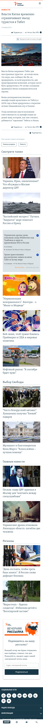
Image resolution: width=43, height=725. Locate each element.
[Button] (16, 32)
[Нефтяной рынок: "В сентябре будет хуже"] (21, 356)
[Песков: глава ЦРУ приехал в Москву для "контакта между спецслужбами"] (21, 476)
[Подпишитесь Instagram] (30, 695)
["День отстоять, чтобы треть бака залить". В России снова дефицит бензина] (21, 555)
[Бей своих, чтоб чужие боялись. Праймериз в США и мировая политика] (21, 320)
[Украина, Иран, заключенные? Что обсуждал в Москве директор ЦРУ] (21, 167)
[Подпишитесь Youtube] (19, 695)
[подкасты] (16, 722)
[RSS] (35, 695)
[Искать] (36, 722)
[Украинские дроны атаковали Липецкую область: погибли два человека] (21, 511)
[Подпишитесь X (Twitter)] (14, 695)
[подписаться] (9, 701)
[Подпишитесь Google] (3, 695)
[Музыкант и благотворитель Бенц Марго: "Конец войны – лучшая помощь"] (21, 432)
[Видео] (26, 722)
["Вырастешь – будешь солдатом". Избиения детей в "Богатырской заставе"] (21, 591)
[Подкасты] (3, 701)
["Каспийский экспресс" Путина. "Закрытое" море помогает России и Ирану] (21, 203)
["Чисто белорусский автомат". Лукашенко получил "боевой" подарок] (21, 396)
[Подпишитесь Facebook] (9, 695)
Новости (5, 10)
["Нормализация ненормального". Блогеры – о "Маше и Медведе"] (21, 285)
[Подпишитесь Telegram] (25, 695)
